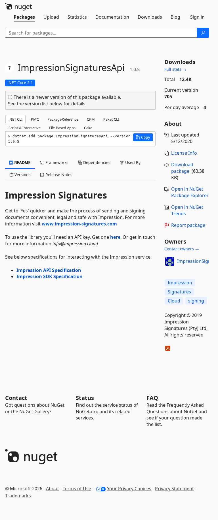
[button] (143, 137)
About (52, 488)
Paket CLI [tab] (111, 119)
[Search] (203, 33)
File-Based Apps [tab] (62, 127)
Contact (16, 398)
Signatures (179, 292)
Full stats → (175, 69)
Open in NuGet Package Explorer (190, 192)
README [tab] (22, 162)
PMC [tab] (35, 119)
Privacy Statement (174, 488)
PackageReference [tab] (62, 119)
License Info (184, 153)
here (115, 237)
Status (85, 398)
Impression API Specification (48, 270)
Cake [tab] (88, 127)
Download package (182, 167)
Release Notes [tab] (58, 174)
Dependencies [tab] (96, 162)
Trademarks (18, 496)
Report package (188, 225)
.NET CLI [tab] (15, 119)
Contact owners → (181, 249)
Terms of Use (77, 488)
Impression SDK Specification (49, 276)
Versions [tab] (22, 174)
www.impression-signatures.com (79, 224)
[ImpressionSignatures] (170, 261)
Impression (180, 283)
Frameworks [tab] (56, 162)
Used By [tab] (132, 162)
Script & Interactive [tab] (25, 127)
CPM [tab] (91, 119)
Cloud (174, 301)
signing (196, 301)
